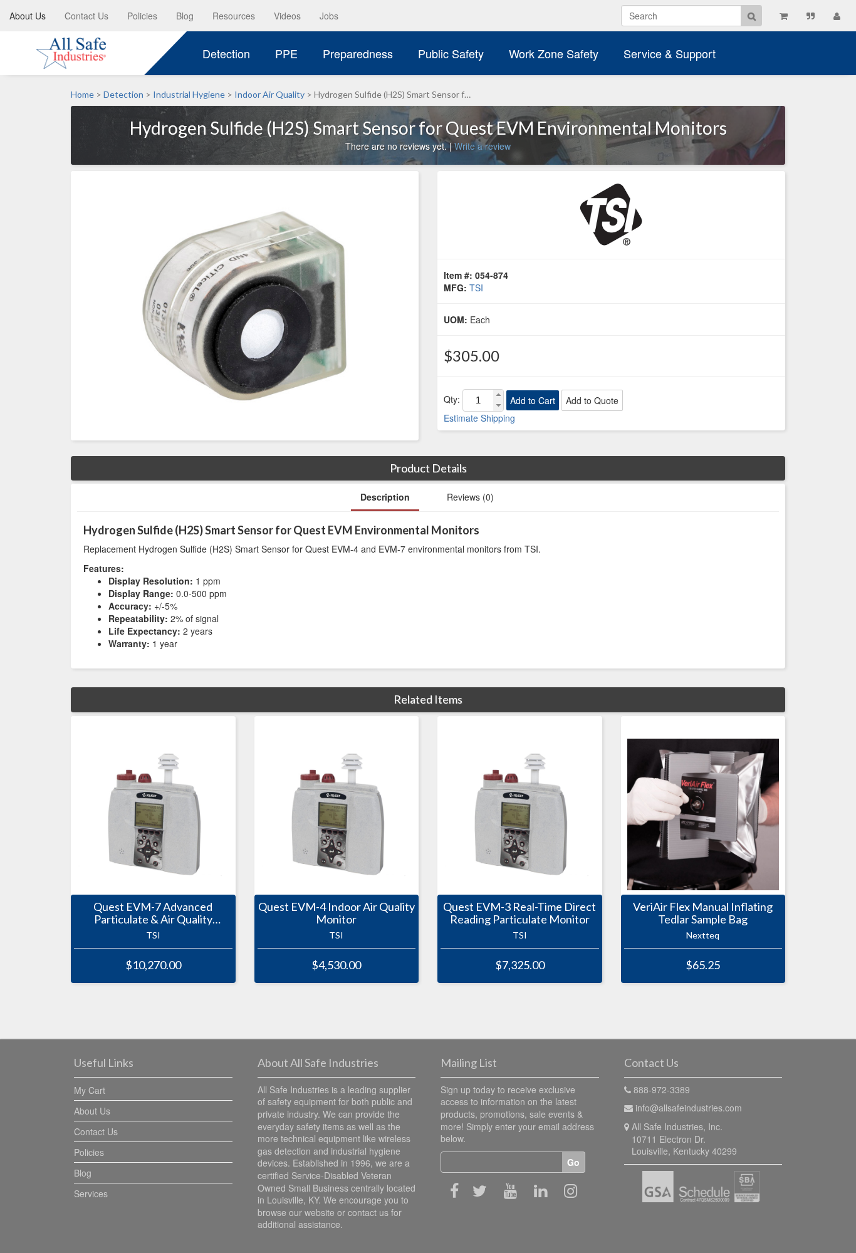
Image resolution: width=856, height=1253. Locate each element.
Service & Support (670, 53)
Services (91, 1193)
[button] (498, 395)
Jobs (329, 15)
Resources (233, 15)
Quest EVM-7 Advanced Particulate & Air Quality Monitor (152, 913)
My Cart (89, 1090)
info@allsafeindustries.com (688, 1107)
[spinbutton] (478, 400)
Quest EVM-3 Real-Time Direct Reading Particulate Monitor (519, 913)
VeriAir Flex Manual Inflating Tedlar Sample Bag (703, 913)
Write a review (482, 146)
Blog (185, 15)
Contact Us (86, 15)
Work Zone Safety (553, 53)
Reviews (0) (470, 497)
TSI (476, 287)
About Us (27, 15)
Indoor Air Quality (269, 94)
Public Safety (451, 53)
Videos (287, 15)
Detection (226, 53)
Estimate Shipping (479, 418)
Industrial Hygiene (189, 94)
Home (82, 94)
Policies (142, 15)
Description (385, 497)
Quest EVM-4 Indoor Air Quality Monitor (336, 913)
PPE (286, 53)
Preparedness (358, 53)
